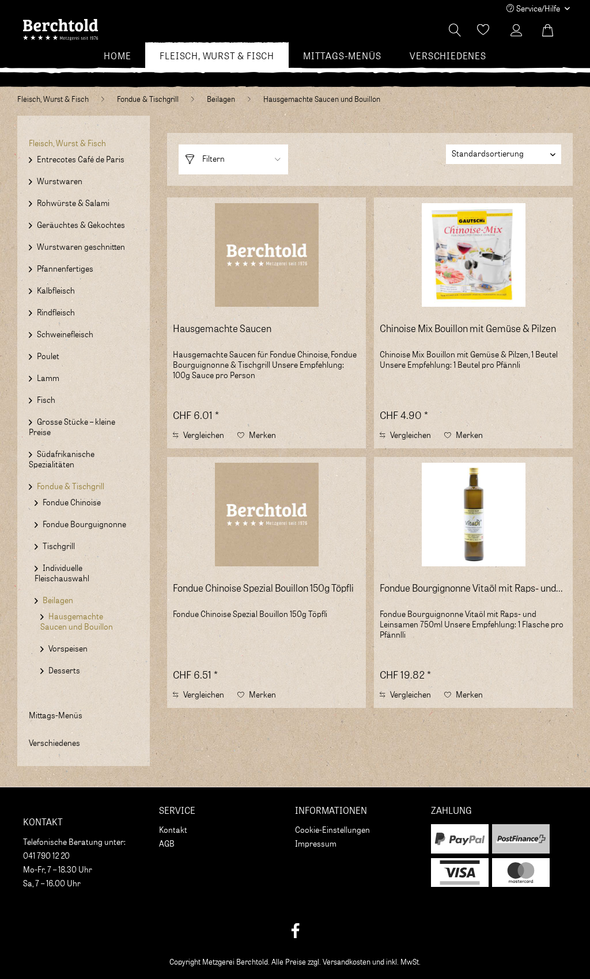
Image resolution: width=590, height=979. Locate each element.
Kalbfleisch (56, 291)
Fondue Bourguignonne (84, 525)
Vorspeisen (68, 649)
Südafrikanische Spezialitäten (61, 460)
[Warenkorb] (554, 30)
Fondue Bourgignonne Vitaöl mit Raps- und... (471, 589)
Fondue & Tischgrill (70, 487)
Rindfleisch (56, 313)
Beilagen (58, 601)
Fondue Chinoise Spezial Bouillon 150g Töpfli (263, 589)
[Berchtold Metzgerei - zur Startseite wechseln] (60, 33)
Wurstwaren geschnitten (81, 247)
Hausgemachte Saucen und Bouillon (76, 622)
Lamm (48, 379)
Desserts (64, 671)
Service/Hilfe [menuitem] (538, 9)
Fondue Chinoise (72, 503)
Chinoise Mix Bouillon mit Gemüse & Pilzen (468, 329)
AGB (167, 844)
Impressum (315, 844)
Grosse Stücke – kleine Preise (72, 427)
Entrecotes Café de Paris (80, 160)
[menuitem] (117, 56)
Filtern (213, 159)
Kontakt (173, 830)
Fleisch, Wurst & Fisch (67, 144)
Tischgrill (59, 547)
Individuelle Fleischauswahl (62, 574)
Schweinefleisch (65, 335)
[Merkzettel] (483, 30)
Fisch (46, 401)
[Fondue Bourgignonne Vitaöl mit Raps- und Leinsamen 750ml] (473, 514)
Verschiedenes (54, 744)
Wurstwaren (59, 182)
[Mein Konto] (519, 30)
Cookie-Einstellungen (332, 830)
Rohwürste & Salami (73, 204)
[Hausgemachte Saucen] (266, 255)
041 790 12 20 (46, 856)
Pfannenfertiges (65, 269)
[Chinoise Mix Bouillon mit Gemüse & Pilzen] (473, 255)
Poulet (48, 357)
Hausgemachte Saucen (222, 329)
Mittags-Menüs (55, 716)
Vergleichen (202, 436)
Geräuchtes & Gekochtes (81, 226)
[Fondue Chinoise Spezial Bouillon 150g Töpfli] (266, 514)
